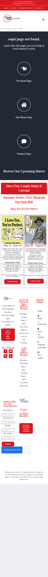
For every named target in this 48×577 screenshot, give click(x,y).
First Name (8, 410)
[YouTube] (11, 351)
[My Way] (35, 216)
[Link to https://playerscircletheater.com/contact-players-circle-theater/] (24, 141)
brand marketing (13, 474)
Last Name (8, 418)
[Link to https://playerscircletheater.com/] (24, 105)
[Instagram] (5, 356)
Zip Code (8, 433)
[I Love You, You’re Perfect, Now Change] (12, 216)
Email (8, 426)
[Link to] (24, 68)
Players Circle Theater (13, 472)
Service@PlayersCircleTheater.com (24, 4)
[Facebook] (5, 351)
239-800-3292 (28, 2)
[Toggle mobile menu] (43, 19)
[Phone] (11, 356)
